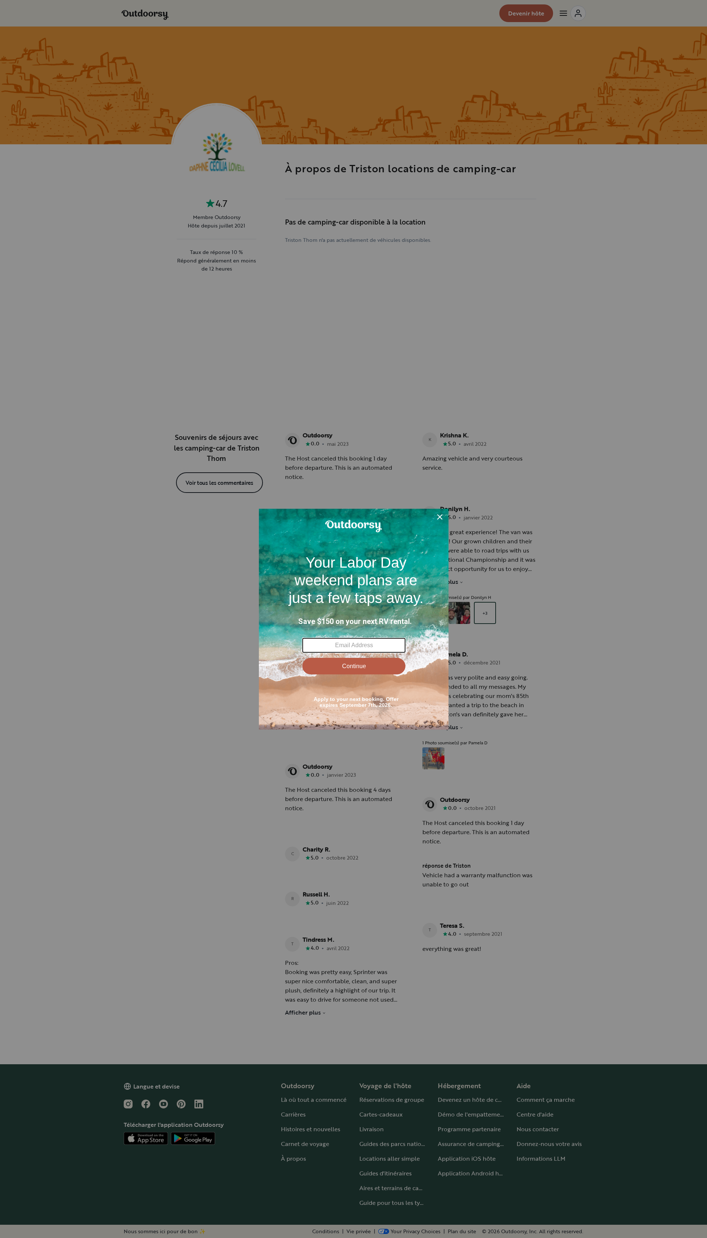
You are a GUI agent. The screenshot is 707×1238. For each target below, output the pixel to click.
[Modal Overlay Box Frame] (354, 619)
